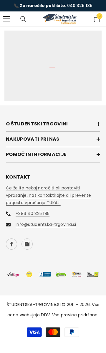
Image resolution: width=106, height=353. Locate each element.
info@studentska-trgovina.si (46, 224)
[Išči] (23, 19)
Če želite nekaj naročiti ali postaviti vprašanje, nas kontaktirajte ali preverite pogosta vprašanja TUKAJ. (48, 195)
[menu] (6, 18)
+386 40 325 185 (32, 213)
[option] (53, 5)
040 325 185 (79, 6)
